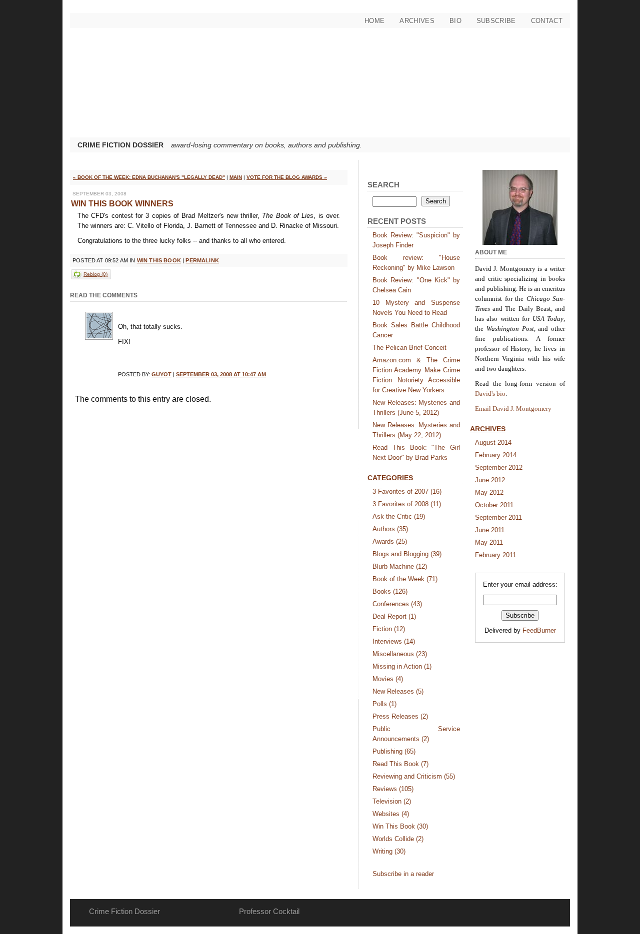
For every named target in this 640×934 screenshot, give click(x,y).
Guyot (162, 374)
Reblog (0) (96, 274)
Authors (390, 529)
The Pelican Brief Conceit (409, 347)
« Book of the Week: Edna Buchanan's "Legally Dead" (149, 177)
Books (390, 591)
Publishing (394, 751)
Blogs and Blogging (407, 554)
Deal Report (394, 616)
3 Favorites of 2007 (407, 491)
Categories (390, 478)
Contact (546, 20)
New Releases (398, 691)
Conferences (397, 604)
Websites (390, 814)
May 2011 (489, 542)
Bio (456, 20)
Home (374, 20)
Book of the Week (405, 579)
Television (391, 801)
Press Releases (400, 716)
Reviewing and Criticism (413, 776)
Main (236, 177)
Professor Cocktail (269, 911)
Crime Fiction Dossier (121, 145)
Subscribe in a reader (403, 874)
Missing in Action (402, 666)
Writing (389, 851)
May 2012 (489, 492)
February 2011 (495, 555)
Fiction (388, 629)
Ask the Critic (398, 516)
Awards (389, 541)
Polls (384, 704)
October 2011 (494, 505)
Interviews (393, 641)
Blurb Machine (399, 566)
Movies (387, 679)
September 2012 (498, 467)
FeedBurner (539, 630)
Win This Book (159, 260)
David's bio (490, 393)
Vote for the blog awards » (286, 177)
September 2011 (498, 517)
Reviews (393, 789)
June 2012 (490, 480)
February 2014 (495, 455)
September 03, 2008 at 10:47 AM (221, 374)
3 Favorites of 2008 (406, 504)
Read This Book (400, 764)
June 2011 (489, 530)
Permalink (202, 260)
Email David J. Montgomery (513, 408)
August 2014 (493, 442)
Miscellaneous (399, 654)
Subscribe (496, 20)
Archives (417, 20)
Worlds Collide (398, 839)
